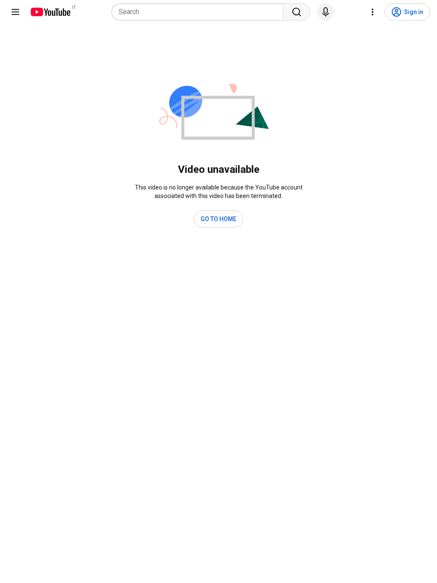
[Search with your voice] (325, 11)
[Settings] (372, 12)
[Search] (296, 11)
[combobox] (200, 12)
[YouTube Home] (50, 12)
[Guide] (15, 12)
